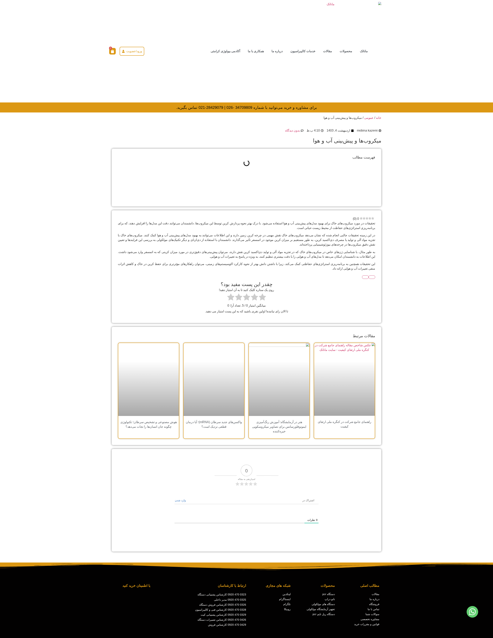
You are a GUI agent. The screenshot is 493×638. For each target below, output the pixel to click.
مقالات (327, 51)
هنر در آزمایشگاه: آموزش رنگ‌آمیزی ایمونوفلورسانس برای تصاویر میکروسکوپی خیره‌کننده (279, 426)
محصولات (346, 51)
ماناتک (364, 51)
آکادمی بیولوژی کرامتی (225, 51)
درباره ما (277, 51)
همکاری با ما (256, 51)
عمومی (369, 117)
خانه (378, 117)
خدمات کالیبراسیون (302, 51)
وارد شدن (181, 500)
